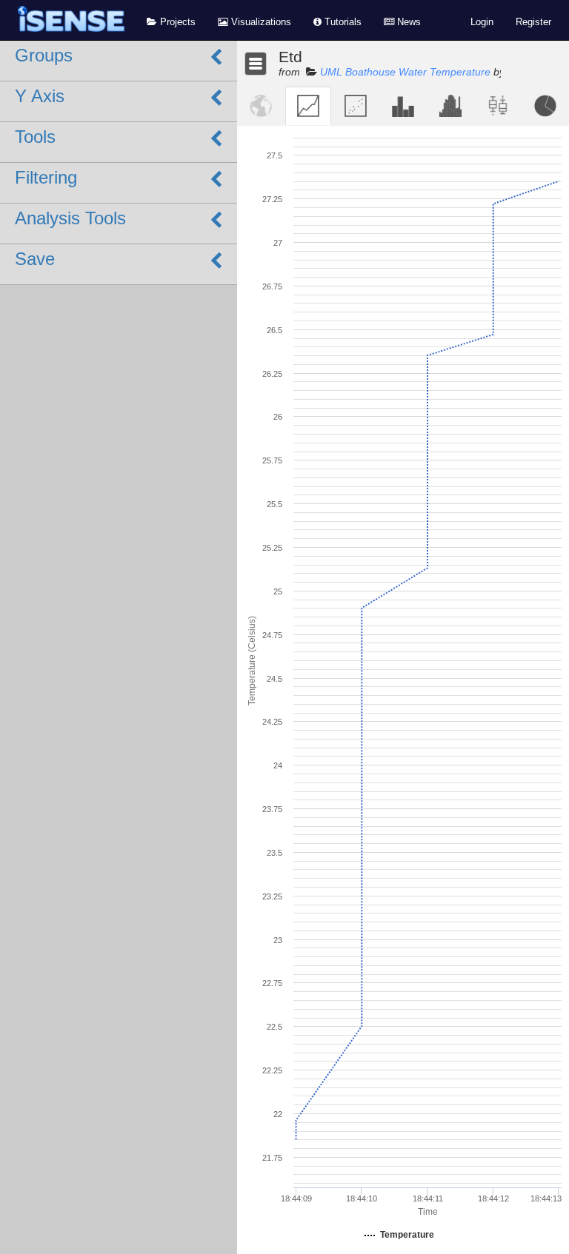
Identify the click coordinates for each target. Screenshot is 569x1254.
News (407, 22)
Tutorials (342, 22)
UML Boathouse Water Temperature (405, 72)
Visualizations (259, 22)
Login (481, 22)
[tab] (261, 106)
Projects (176, 22)
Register (533, 22)
